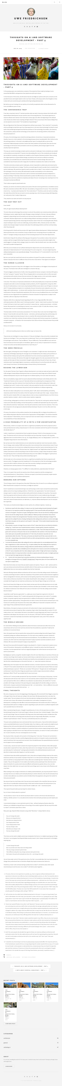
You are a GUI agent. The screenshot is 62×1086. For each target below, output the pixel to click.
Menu (59, 2)
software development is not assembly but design (16, 252)
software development (29, 957)
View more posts (10, 1023)
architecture (7, 1038)
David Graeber (44, 898)
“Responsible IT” (47, 437)
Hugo (40, 1080)
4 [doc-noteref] (14, 429)
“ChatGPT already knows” (28, 559)
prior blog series (40, 612)
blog (4, 2)
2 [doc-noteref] (37, 344)
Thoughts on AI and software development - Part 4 (31, 966)
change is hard (24, 242)
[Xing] (32, 26)
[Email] (37, 26)
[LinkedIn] (29, 26)
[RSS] (24, 26)
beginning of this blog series (29, 694)
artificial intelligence (13, 957)
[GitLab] (27, 26)
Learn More (9, 1066)
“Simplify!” (6, 439)
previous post (10, 91)
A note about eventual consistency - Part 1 (30, 970)
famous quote (14, 469)
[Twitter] (34, 26)
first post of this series (46, 676)
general (6, 1042)
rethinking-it (7, 1047)
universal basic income (33, 942)
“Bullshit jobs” (35, 898)
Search (54, 2)
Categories (8, 1033)
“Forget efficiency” (33, 437)
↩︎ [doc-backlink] (32, 891)
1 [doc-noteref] (37, 121)
